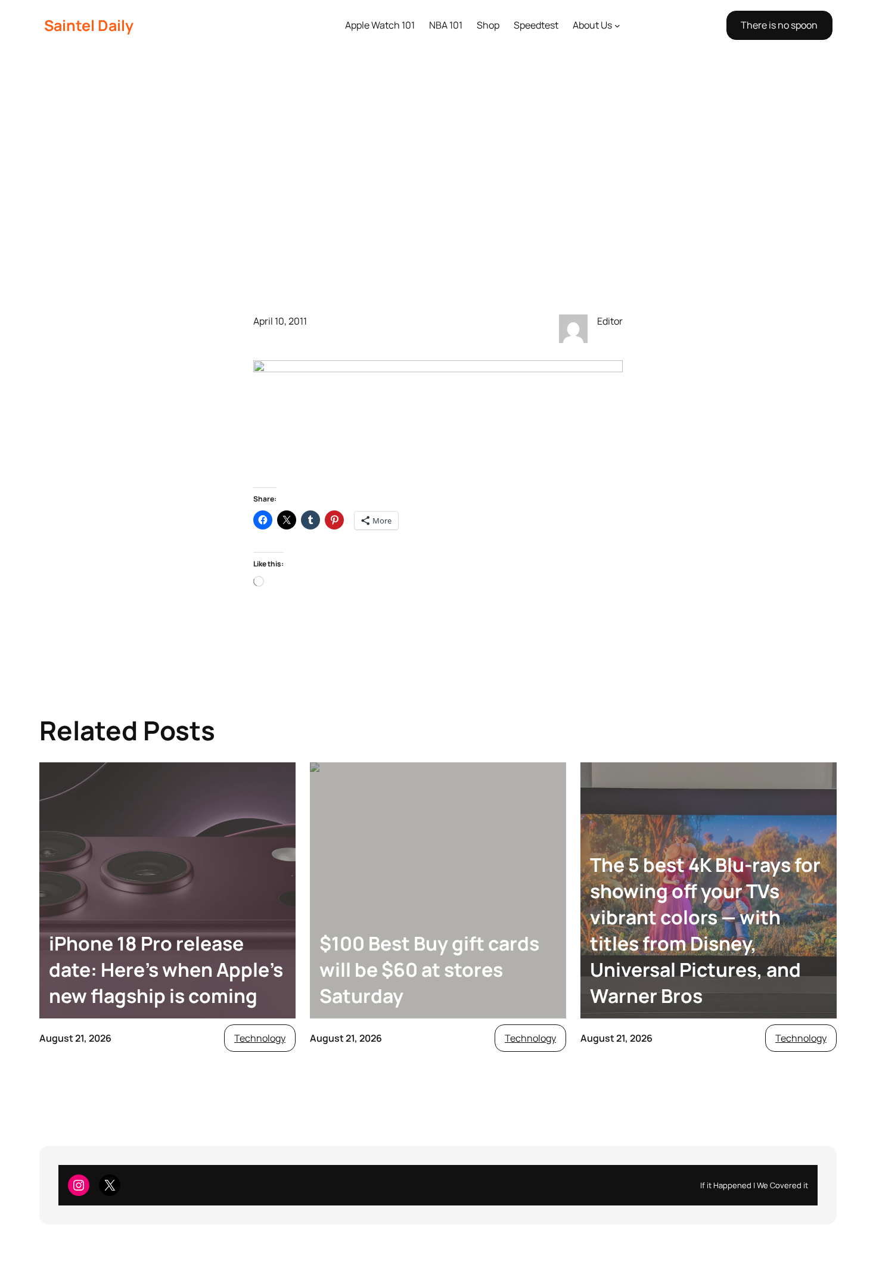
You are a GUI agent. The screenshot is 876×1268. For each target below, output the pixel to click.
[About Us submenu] (617, 26)
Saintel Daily (88, 25)
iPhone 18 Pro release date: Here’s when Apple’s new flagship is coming (166, 969)
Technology (259, 1038)
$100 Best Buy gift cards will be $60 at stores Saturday (429, 969)
